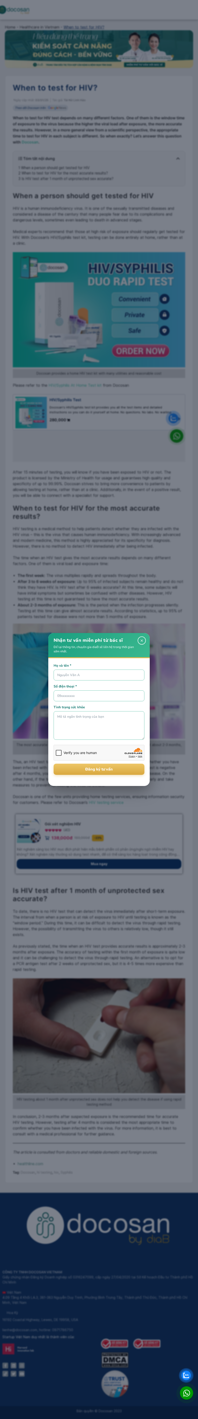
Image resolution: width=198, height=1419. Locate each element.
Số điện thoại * (65, 686)
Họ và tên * (62, 665)
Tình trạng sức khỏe (69, 707)
